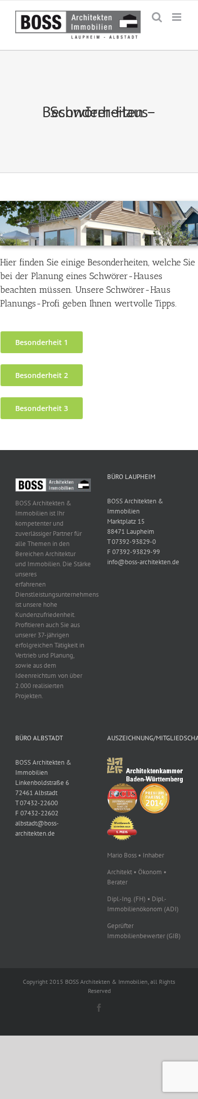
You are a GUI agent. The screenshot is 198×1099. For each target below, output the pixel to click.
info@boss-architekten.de (143, 562)
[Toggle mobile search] (157, 17)
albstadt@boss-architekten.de (37, 828)
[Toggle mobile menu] (177, 17)
